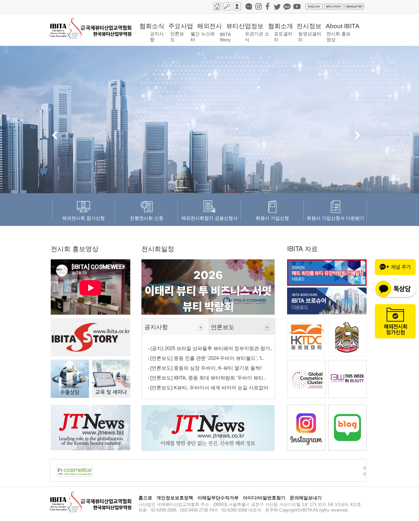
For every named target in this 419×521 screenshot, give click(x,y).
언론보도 (223, 326)
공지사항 (157, 326)
